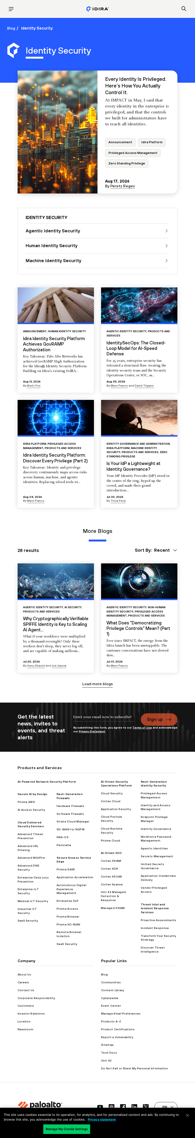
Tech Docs (109, 1052)
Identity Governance (156, 829)
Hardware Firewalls (70, 806)
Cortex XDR (109, 868)
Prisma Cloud (110, 840)
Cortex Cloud (111, 801)
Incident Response (155, 928)
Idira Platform (151, 142)
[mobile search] (184, 9)
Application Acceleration (75, 877)
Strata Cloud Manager (73, 821)
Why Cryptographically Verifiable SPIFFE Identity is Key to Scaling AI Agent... (55, 624)
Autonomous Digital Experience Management (71, 889)
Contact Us (26, 990)
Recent (162, 550)
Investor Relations (31, 1013)
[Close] (187, 1115)
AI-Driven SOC (111, 853)
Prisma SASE (66, 869)
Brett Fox (33, 385)
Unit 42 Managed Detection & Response (113, 896)
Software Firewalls (70, 814)
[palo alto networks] (97, 9)
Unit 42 (106, 1060)
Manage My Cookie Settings (67, 1129)
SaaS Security (28, 920)
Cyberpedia (109, 998)
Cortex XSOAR (111, 876)
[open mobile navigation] (11, 9)
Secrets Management (157, 856)
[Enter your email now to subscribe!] (104, 719)
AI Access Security (31, 809)
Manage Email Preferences (121, 1013)
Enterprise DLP (67, 901)
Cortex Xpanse (112, 884)
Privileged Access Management (132, 153)
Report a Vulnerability (117, 1037)
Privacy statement (102, 1119)
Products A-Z (111, 1021)
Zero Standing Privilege (126, 163)
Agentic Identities (154, 848)
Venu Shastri (36, 665)
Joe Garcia (59, 665)
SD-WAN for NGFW (71, 829)
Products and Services (63, 447)
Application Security (116, 809)
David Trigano (144, 385)
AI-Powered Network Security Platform (47, 781)
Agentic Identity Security (126, 331)
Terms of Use (142, 727)
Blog (11, 28)
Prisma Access (67, 908)
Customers (26, 1005)
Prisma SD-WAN (68, 924)
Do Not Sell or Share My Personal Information (134, 1068)
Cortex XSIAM (111, 860)
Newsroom (26, 1029)
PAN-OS (62, 837)
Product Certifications (118, 1029)
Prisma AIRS (26, 802)
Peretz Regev (122, 186)
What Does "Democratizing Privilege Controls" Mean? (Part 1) (138, 628)
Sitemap (107, 1044)
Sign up (155, 719)
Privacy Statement (92, 731)
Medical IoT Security (33, 901)
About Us (24, 974)
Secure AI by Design (32, 794)
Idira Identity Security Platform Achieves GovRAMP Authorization (54, 344)
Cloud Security (111, 793)
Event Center (111, 1005)
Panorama (64, 845)
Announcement (120, 142)
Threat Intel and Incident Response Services (155, 908)
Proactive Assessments (158, 920)
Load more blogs (97, 684)
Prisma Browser (68, 916)
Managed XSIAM (113, 908)
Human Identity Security (67, 331)
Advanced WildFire (31, 857)
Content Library (112, 990)
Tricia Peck (118, 500)
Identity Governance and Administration (138, 443)
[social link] (100, 1107)
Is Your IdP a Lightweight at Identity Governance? (134, 466)
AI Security (73, 607)
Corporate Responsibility (36, 998)
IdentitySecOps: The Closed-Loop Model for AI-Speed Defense (136, 348)
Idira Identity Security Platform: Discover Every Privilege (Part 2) (55, 457)
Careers (23, 982)
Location (24, 1021)
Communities (111, 982)
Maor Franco (119, 385)
